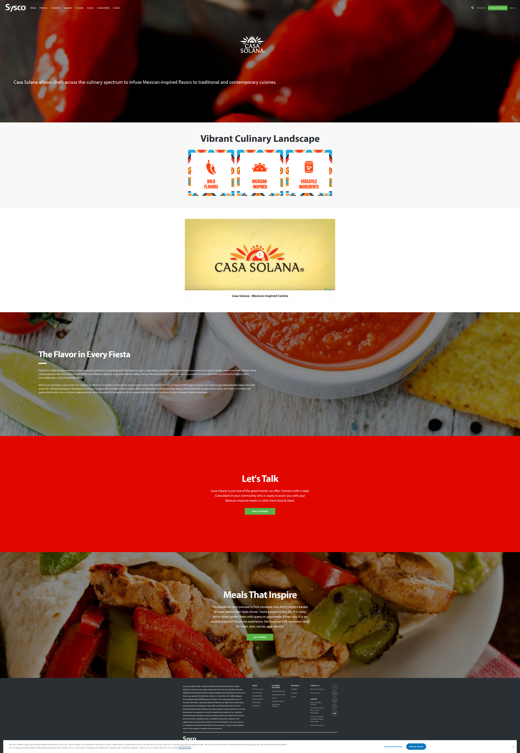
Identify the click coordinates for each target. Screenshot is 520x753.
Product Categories (278, 691)
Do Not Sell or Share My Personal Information (317, 710)
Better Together (257, 699)
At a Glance (256, 706)
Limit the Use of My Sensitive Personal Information (317, 719)
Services (274, 698)
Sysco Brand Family (278, 695)
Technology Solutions (276, 705)
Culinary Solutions (278, 701)
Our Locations (315, 693)
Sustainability (257, 696)
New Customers (260, 511)
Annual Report (257, 693)
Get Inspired (259, 637)
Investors (80, 7)
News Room (256, 702)
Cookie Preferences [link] (317, 725)
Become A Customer (497, 8)
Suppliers (294, 689)
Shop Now (481, 7)
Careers (90, 7)
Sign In (512, 7)
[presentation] (335, 687)
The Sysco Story (257, 689)
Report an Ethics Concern (315, 703)
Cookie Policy (185, 748)
